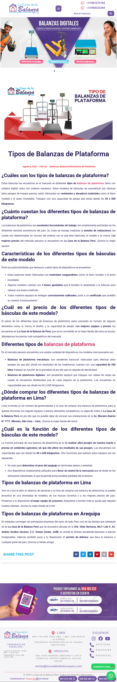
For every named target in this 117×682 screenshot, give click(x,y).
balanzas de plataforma (90, 183)
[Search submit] (111, 13)
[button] (58, 9)
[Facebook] (101, 638)
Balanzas (54, 166)
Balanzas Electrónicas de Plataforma (78, 166)
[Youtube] (108, 638)
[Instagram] (94, 638)
